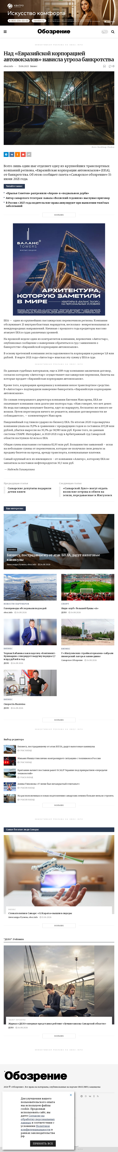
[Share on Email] (23, 154)
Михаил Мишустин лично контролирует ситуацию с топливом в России (59, 758)
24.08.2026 (45, 564)
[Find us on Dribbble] (86, 1096)
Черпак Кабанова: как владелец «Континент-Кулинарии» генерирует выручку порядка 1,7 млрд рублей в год (30, 656)
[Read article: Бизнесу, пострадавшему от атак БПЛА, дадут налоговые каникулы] (10, 749)
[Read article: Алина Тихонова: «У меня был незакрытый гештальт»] (10, 786)
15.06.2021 (24, 66)
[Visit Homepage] (54, 32)
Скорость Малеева (14, 704)
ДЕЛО (64, 612)
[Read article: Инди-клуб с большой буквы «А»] (87, 587)
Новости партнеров (16, 604)
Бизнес (33, 66)
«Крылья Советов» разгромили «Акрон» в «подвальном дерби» (47, 193)
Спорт (65, 604)
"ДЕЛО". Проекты (17, 1020)
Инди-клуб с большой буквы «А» (79, 608)
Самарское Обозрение (72, 660)
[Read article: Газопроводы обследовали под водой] (30, 587)
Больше (59, 215)
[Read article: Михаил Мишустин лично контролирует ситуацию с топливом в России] (10, 761)
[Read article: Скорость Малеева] (30, 683)
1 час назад (25, 750)
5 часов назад (27, 788)
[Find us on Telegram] (82, 1096)
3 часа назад (26, 777)
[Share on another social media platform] (28, 154)
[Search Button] (112, 32)
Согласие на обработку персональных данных (38, 1119)
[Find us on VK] (90, 1096)
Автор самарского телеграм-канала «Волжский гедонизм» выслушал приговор (58, 198)
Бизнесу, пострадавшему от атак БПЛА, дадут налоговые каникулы (56, 746)
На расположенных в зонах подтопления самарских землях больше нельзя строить (66, 795)
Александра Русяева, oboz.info (21, 564)
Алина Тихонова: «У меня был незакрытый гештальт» (49, 783)
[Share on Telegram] (6, 154)
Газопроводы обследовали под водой (25, 608)
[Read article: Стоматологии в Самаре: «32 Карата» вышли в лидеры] (59, 874)
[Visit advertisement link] (59, 13)
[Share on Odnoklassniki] (17, 154)
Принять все (43, 1143)
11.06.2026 (46, 917)
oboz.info (8, 66)
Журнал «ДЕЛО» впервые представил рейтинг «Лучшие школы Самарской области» (57, 1023)
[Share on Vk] (11, 154)
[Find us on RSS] (98, 1096)
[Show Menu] (5, 32)
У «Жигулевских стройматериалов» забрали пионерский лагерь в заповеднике (87, 655)
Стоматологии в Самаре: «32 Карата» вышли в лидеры (40, 913)
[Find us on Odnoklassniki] (94, 1096)
